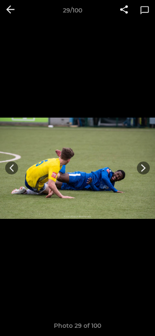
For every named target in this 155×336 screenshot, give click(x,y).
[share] (124, 10)
